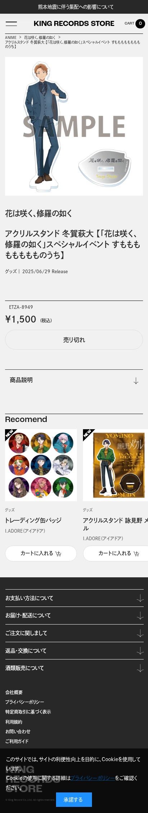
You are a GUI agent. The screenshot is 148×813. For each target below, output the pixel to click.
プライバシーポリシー (24, 702)
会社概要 (14, 692)
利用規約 (13, 722)
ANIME (11, 37)
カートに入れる (37, 553)
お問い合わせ (18, 731)
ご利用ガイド (16, 741)
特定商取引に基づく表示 (28, 712)
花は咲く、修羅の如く (39, 37)
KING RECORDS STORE (74, 24)
